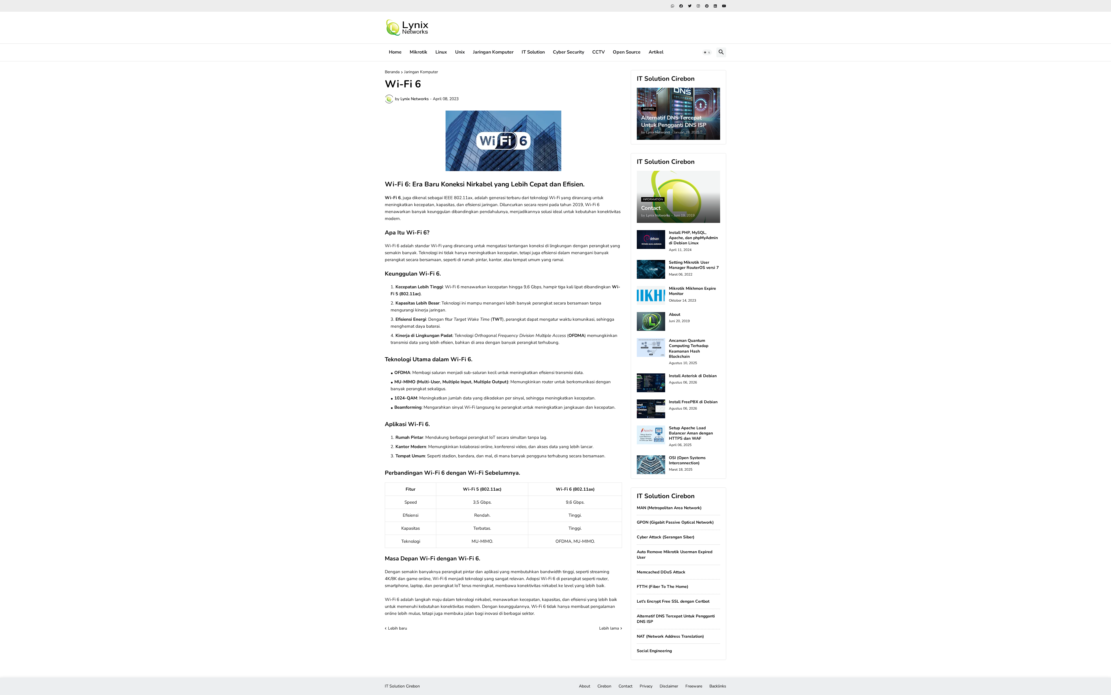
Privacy (646, 686)
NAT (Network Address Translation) (670, 636)
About (674, 314)
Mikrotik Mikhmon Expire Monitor (692, 291)
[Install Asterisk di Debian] (651, 382)
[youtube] (724, 6)
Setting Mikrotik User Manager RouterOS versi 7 (694, 265)
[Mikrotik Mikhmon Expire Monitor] (651, 295)
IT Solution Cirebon (402, 686)
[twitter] (689, 6)
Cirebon (604, 686)
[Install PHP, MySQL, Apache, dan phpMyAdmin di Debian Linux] (651, 239)
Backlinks (717, 686)
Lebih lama (609, 628)
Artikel (656, 52)
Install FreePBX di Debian (693, 402)
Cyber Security (568, 52)
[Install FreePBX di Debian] (651, 408)
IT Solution (533, 52)
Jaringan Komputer (493, 52)
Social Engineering (654, 651)
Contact (625, 686)
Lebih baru (397, 628)
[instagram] (698, 6)
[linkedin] (715, 6)
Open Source (627, 52)
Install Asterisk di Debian (693, 376)
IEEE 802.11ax (458, 198)
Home (395, 52)
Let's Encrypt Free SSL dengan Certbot (673, 601)
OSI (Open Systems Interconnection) (687, 460)
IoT (492, 437)
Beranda (392, 72)
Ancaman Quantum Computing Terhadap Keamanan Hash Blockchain (688, 348)
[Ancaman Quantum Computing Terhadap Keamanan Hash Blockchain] (651, 347)
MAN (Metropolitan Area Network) (669, 508)
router (602, 579)
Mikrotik (418, 52)
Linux (441, 52)
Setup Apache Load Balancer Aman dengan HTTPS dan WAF (691, 433)
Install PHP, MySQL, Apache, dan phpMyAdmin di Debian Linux (693, 238)
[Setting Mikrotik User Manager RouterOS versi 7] (651, 269)
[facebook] (681, 6)
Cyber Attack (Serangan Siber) (665, 537)
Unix (460, 52)
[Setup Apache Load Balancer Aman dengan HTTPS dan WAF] (651, 435)
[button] (707, 52)
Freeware (693, 686)
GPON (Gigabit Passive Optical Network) (675, 522)
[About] (651, 321)
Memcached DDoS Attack (661, 572)
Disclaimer (669, 686)
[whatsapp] (672, 6)
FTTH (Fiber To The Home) (662, 586)
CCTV (598, 52)
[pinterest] (707, 6)
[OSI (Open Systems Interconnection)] (651, 464)
